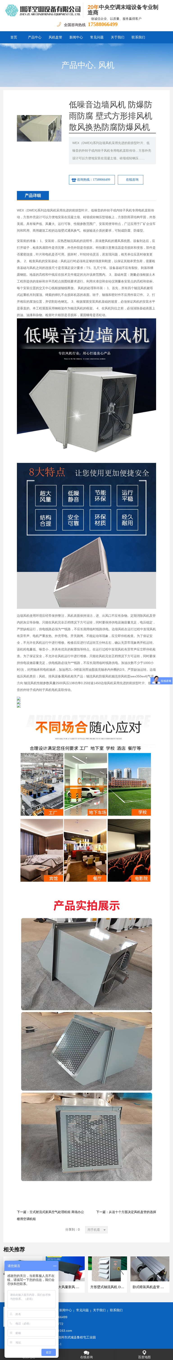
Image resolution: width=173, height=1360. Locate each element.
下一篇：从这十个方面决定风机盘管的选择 (126, 1212)
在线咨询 (132, 179)
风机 (106, 65)
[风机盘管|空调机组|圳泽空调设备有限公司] (43, 10)
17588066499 (103, 24)
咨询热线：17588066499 (93, 179)
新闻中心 (76, 37)
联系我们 (138, 37)
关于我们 (117, 37)
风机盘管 (55, 37)
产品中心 (34, 37)
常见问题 (97, 37)
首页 (13, 37)
